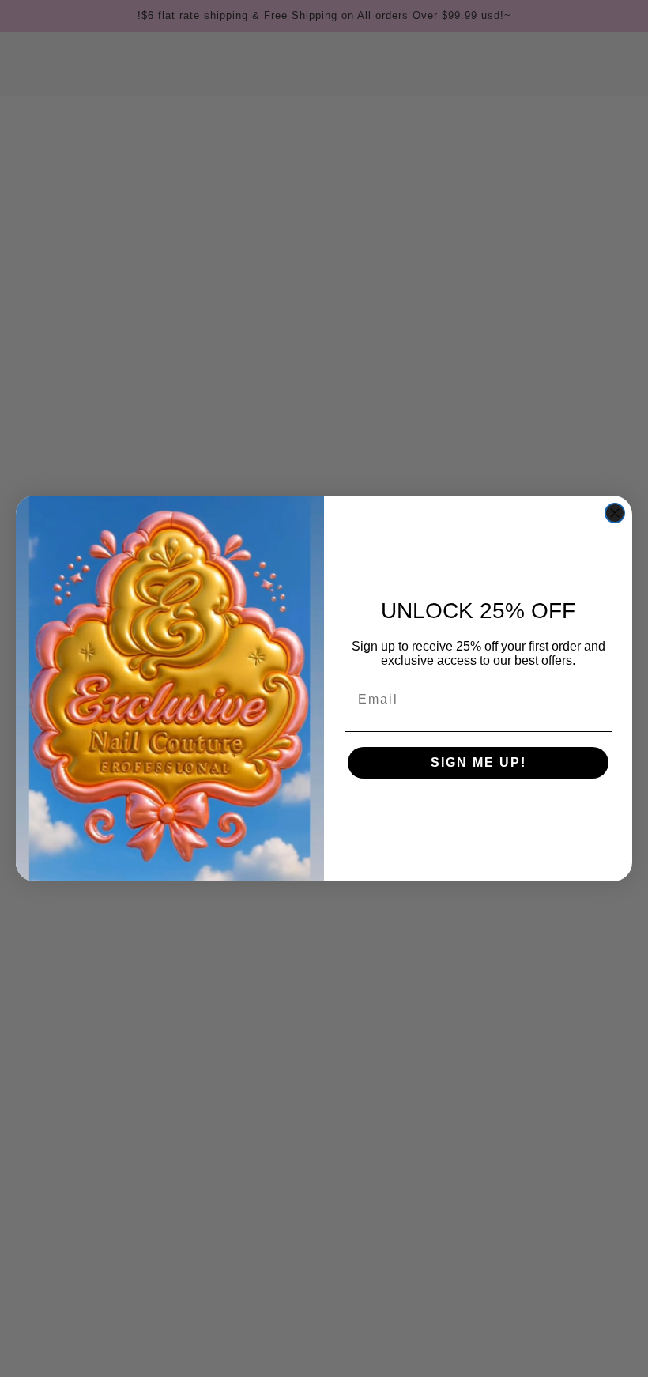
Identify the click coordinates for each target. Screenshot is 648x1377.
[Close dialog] (614, 513)
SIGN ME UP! (478, 762)
